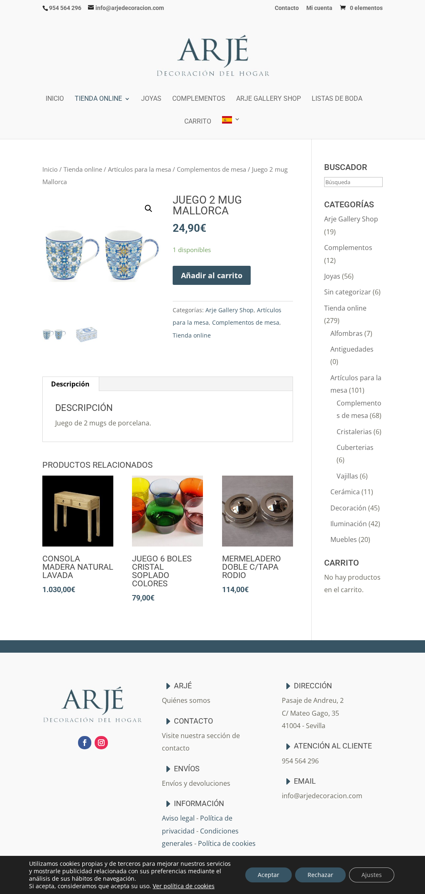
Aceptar (268, 875)
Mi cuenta (319, 8)
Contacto (287, 8)
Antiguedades (352, 349)
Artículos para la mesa (139, 169)
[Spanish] (231, 127)
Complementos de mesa (211, 169)
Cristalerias (354, 431)
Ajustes (371, 875)
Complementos (198, 99)
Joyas (151, 99)
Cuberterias (355, 447)
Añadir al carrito (211, 275)
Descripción (70, 384)
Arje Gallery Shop (268, 99)
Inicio (55, 99)
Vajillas (347, 476)
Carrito (197, 122)
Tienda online (98, 99)
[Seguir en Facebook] (84, 742)
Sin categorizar (347, 291)
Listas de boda (337, 99)
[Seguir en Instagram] (101, 742)
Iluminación (348, 523)
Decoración (348, 508)
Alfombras (346, 333)
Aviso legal (178, 818)
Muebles (343, 539)
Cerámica (345, 491)
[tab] (70, 384)
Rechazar (320, 875)
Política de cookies (227, 843)
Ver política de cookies (184, 886)
